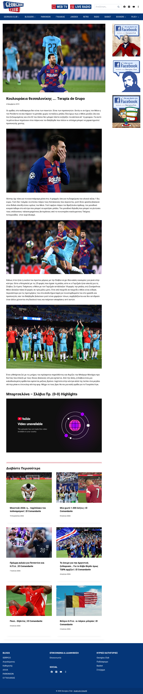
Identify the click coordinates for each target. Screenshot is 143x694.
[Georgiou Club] (13, 7)
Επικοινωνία (55, 657)
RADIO (96, 17)
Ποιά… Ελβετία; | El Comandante (26, 621)
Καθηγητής (8, 666)
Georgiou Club (103, 657)
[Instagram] (129, 7)
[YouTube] (134, 7)
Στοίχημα (101, 670)
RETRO (86, 17)
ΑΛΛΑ (5, 670)
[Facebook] (124, 7)
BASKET (108, 17)
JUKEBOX (74, 17)
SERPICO (7, 657)
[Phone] (138, 7)
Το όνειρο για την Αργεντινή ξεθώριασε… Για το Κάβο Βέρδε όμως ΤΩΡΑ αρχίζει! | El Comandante (79, 566)
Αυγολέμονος (9, 662)
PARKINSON (45, 17)
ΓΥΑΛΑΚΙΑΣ (60, 17)
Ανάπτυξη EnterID (80, 691)
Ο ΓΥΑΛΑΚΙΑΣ (9, 678)
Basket (100, 666)
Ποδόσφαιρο (102, 662)
